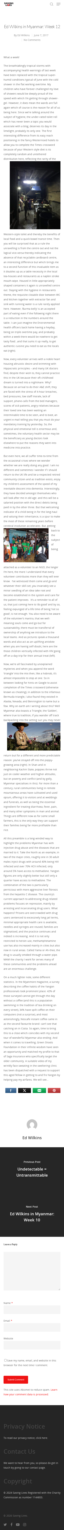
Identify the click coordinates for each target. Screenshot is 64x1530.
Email (8, 1320)
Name (8, 1303)
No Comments (32, 40)
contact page (37, 1467)
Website (8, 1338)
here (44, 1438)
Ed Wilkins (23, 35)
